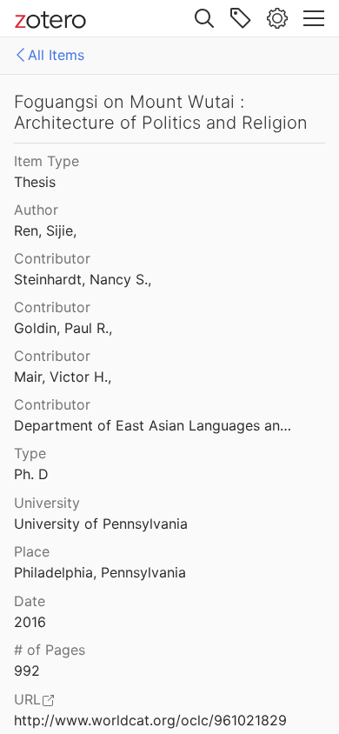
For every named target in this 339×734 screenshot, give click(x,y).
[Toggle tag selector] (241, 18)
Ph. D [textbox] (31, 474)
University (47, 502)
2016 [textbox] (30, 622)
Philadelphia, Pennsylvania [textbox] (100, 572)
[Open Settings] (277, 18)
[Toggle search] (204, 18)
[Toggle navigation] (314, 18)
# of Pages (49, 649)
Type (30, 453)
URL (27, 699)
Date (29, 601)
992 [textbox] (27, 670)
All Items (56, 54)
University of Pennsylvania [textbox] (101, 523)
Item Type (46, 161)
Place (32, 551)
